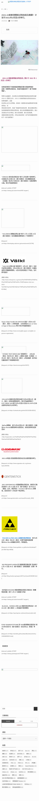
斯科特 (5, 766)
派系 (4, 756)
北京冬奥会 (6, 781)
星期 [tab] (20, 721)
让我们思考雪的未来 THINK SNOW (12, 784)
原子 (20, 750)
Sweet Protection (30, 766)
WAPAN (22, 772)
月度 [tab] (31, 721)
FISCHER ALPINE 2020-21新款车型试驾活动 (16, 538)
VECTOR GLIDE (27, 769)
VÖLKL (14, 772)
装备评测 (6, 775)
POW (20, 763)
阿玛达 (13, 750)
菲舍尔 (12, 756)
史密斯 (13, 766)
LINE (4, 760)
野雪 (14, 775)
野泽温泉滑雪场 (18, 787)
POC (13, 763)
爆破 (4, 753)
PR (27, 763)
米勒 (21, 760)
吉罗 (19, 756)
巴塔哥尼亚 (5, 763)
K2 (34, 756)
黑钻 (34, 750)
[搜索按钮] (36, 2)
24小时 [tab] (8, 721)
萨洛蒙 (34, 763)
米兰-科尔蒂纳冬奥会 (8, 778)
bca (27, 750)
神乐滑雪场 (32, 772)
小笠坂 (28, 760)
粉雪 (21, 775)
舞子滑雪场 (6, 787)
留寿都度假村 (22, 778)
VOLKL (5, 772)
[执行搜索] (35, 709)
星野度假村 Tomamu (19, 781)
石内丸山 (28, 784)
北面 (4, 769)
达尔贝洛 (20, 753)
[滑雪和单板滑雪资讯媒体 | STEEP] (19, 2)
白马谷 (27, 756)
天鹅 (20, 766)
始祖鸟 (5, 750)
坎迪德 (12, 753)
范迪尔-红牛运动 (14, 769)
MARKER (13, 760)
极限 (28, 753)
